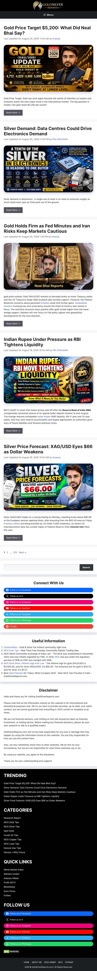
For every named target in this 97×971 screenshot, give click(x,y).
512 (15, 552)
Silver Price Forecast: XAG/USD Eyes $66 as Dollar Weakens (34, 800)
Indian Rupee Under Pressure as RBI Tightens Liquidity (42, 342)
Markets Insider (11, 874)
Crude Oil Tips (11, 835)
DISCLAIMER (50, 962)
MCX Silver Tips (12, 826)
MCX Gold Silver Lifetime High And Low (24, 663)
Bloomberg (9, 887)
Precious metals (12, 523)
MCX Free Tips (11, 650)
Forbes (7, 895)
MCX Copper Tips (12, 839)
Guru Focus (9, 891)
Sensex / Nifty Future (14, 852)
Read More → (13, 112)
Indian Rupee (44, 416)
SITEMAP (69, 962)
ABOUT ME (37, 962)
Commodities (10, 647)
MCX (57, 657)
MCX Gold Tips (11, 822)
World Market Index (13, 869)
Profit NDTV (10, 882)
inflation (45, 303)
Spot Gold (9, 831)
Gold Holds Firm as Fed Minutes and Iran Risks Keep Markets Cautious (47, 228)
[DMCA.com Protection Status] (11, 952)
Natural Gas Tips (12, 848)
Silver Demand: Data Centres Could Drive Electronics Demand (35, 787)
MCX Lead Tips (11, 844)
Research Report (12, 818)
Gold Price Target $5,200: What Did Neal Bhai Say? (30, 783)
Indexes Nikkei (11, 878)
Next (22, 552)
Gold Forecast (16, 673)
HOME (26, 962)
